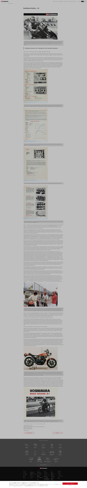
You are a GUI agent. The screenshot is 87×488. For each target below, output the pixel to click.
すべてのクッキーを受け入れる (70, 483)
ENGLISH (70, 485)
